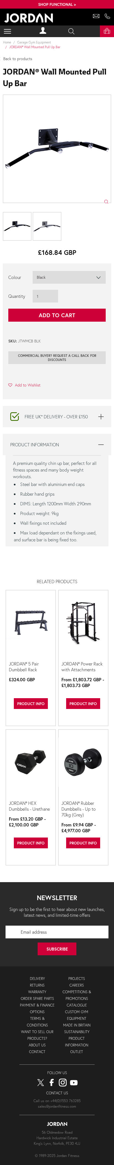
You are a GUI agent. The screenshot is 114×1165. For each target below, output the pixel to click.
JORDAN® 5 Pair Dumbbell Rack (24, 666)
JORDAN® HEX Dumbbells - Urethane (29, 806)
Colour (14, 277)
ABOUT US (37, 1045)
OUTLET (76, 1051)
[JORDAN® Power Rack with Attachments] (83, 624)
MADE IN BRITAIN (76, 1025)
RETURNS (37, 985)
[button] (24, 385)
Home (7, 42)
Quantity (16, 296)
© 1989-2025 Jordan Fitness (57, 1155)
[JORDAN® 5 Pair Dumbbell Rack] (30, 624)
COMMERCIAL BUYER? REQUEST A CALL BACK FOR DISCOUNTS (57, 358)
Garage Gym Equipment (34, 42)
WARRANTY (37, 992)
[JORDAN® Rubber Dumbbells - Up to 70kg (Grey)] (83, 764)
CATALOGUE (77, 1005)
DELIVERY (37, 978)
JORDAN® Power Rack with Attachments (82, 666)
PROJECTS (76, 978)
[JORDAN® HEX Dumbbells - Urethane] (30, 764)
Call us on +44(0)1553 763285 (57, 1101)
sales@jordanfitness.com (57, 1106)
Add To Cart (57, 315)
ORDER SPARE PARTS (37, 998)
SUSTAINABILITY (76, 1032)
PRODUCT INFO (31, 703)
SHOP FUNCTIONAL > (57, 4)
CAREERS (76, 985)
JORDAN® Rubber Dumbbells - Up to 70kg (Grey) (78, 809)
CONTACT (37, 1051)
